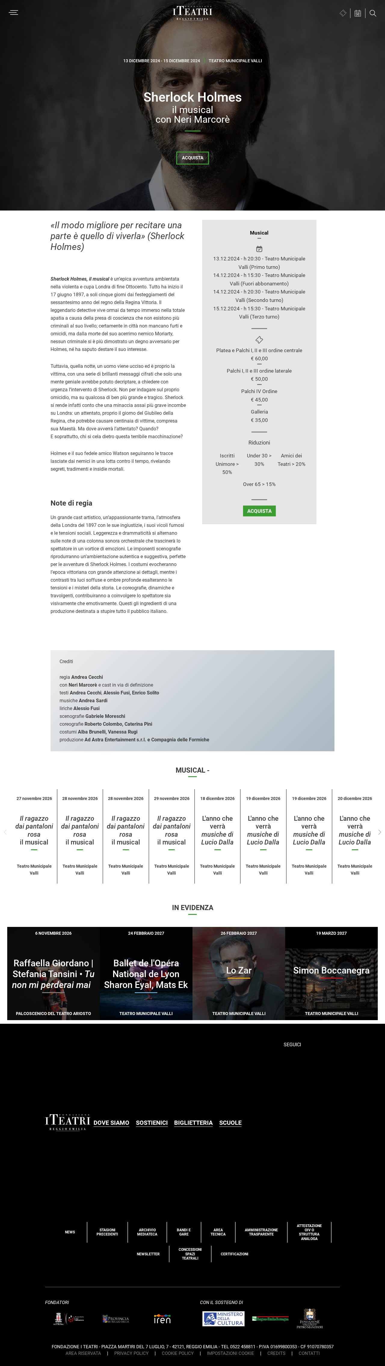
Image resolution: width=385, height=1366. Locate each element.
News (70, 1232)
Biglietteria (193, 1122)
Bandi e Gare (184, 1232)
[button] (379, 832)
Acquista (192, 158)
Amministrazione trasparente (261, 1232)
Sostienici (152, 1122)
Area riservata (83, 1353)
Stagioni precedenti (107, 1232)
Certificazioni (234, 1254)
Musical (259, 233)
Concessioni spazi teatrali (190, 1254)
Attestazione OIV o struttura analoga (309, 1232)
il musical (34, 830)
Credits (276, 1353)
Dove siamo (111, 1122)
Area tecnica (218, 1232)
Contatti (309, 1353)
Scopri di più (74, 1020)
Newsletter (148, 1254)
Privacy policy (131, 1353)
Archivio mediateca (147, 1232)
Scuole (230, 1122)
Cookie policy (178, 1353)
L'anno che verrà (217, 830)
